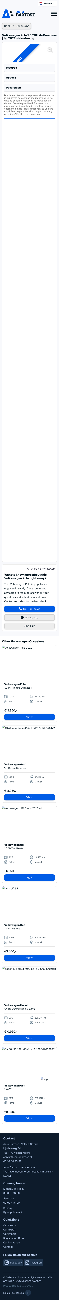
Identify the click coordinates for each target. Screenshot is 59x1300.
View (29, 717)
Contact (8, 1246)
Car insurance (11, 1242)
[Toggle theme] (28, 1293)
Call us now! (31, 608)
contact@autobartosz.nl (17, 1157)
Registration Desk (13, 1238)
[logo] (18, 13)
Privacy (7, 1286)
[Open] (54, 14)
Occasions (9, 1225)
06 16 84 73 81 (12, 1161)
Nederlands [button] (50, 3)
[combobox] (47, 3)
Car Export (9, 1229)
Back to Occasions (16, 25)
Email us (29, 625)
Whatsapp (31, 617)
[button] (29, 68)
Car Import (9, 1233)
